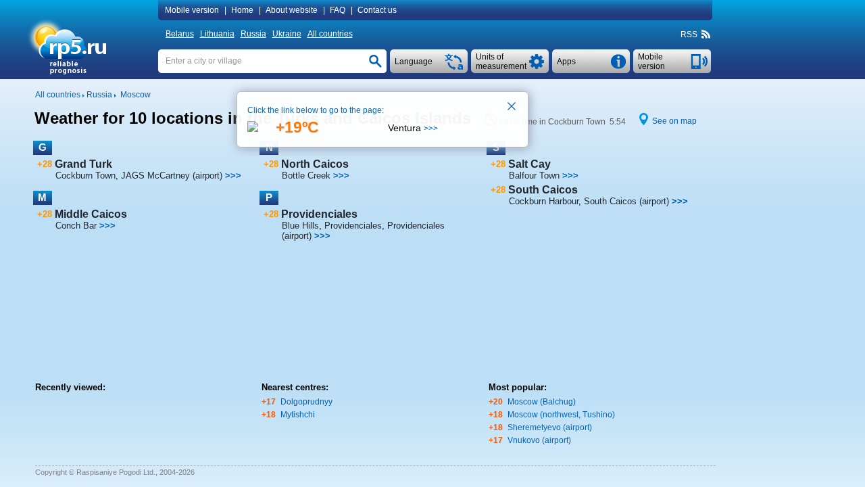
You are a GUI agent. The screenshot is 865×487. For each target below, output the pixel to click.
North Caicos (315, 164)
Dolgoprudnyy (306, 402)
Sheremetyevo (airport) (550, 427)
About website (292, 10)
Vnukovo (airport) (539, 440)
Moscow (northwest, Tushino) (561, 414)
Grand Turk (83, 164)
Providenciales (319, 214)
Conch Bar (76, 226)
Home (242, 10)
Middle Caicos (91, 214)
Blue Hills (300, 226)
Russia (253, 34)
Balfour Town (534, 175)
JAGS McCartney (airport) (171, 175)
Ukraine (286, 34)
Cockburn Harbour (543, 201)
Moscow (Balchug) (542, 402)
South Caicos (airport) (626, 201)
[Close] (512, 107)
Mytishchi (297, 414)
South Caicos (543, 189)
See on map (674, 121)
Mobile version (192, 10)
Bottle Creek (306, 175)
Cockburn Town (85, 175)
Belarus (180, 34)
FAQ (337, 10)
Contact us (377, 10)
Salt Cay (529, 164)
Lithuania (217, 34)
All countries (330, 34)
